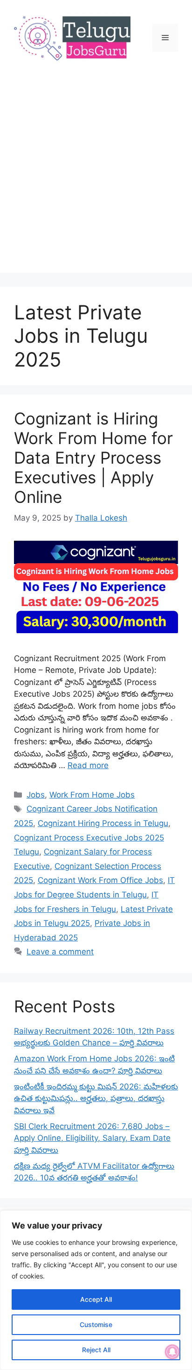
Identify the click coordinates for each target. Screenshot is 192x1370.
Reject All (96, 1350)
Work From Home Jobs (92, 794)
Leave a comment (60, 951)
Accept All (96, 1299)
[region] (96, 1290)
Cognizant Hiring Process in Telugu (103, 823)
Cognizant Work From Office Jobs (100, 880)
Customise (96, 1324)
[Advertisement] (96, 176)
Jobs (36, 794)
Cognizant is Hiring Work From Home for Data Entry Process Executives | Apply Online (93, 458)
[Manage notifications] (172, 1351)
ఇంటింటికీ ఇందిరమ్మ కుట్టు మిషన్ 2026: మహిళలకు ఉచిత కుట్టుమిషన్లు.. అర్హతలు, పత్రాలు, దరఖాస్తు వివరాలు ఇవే (96, 1098)
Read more (88, 765)
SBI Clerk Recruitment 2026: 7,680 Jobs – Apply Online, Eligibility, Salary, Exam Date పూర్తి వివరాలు (92, 1138)
